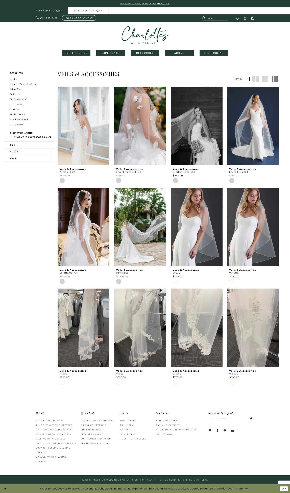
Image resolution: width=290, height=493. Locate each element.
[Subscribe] (249, 418)
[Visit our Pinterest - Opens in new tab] (224, 431)
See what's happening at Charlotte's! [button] (145, 3)
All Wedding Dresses (50, 420)
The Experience (91, 430)
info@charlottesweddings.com (177, 430)
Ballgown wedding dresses (54, 430)
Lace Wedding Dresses (51, 439)
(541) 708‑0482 (164, 434)
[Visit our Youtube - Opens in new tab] (232, 431)
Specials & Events (93, 434)
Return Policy (198, 480)
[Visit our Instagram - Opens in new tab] (210, 431)
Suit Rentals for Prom (96, 439)
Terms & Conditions (171, 480)
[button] (245, 18)
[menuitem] (49, 10)
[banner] (145, 35)
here (247, 488)
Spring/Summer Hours (95, 443)
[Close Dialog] (5, 488)
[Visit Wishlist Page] (237, 18)
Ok (284, 488)
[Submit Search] (204, 18)
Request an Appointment (97, 420)
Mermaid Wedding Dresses (53, 434)
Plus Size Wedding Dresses (54, 425)
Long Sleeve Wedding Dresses (56, 443)
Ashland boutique (49, 11)
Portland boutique (88, 11)
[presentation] (83, 126)
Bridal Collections (93, 425)
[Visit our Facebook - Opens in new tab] (217, 431)
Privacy (147, 480)
